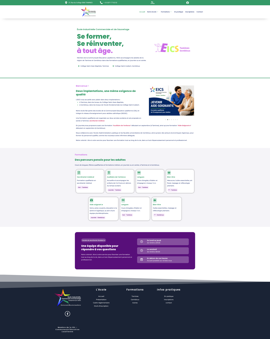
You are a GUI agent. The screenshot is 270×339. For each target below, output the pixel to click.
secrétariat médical (96, 121)
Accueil (142, 12)
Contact (199, 12)
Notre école (151, 12)
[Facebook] (187, 2)
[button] (151, 101)
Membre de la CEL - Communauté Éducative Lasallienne (67, 329)
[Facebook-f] (67, 313)
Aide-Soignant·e (184, 125)
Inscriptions (189, 12)
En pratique (178, 12)
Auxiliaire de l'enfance (121, 125)
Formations (165, 12)
